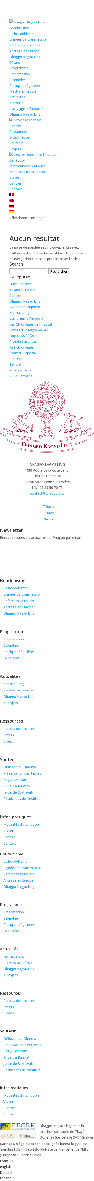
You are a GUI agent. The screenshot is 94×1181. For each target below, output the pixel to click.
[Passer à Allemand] (11, 206)
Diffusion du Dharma (19, 767)
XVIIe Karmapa (21, 376)
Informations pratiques (27, 166)
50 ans (14, 62)
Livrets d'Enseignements (28, 330)
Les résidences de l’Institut (34, 154)
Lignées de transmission (28, 39)
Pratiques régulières (25, 85)
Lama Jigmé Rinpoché (26, 108)
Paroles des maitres (19, 728)
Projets (15, 149)
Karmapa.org (19, 312)
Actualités (17, 97)
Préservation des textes (22, 773)
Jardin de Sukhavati (18, 792)
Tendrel (15, 364)
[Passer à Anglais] (11, 200)
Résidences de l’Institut (21, 798)
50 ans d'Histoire (22, 289)
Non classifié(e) (21, 335)
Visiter (14, 177)
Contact (15, 189)
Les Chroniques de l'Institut (30, 324)
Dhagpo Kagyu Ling (25, 56)
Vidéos (8, 741)
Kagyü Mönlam (15, 779)
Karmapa (16, 102)
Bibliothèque (19, 137)
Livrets (8, 735)
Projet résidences (27, 120)
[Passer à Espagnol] (11, 212)
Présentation (19, 74)
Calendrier (17, 79)
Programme (18, 68)
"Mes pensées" (21, 284)
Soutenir (16, 143)
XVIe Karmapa (20, 370)
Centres (15, 125)
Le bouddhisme (21, 33)
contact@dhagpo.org (47, 493)
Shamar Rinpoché (23, 353)
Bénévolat (17, 160)
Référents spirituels (24, 45)
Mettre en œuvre (22, 91)
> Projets (10, 702)
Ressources (18, 131)
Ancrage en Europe (24, 51)
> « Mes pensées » (18, 690)
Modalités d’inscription (27, 172)
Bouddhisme (19, 28)
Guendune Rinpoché (25, 307)
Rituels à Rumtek (16, 786)
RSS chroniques (21, 347)
